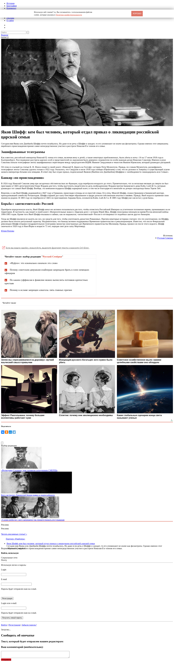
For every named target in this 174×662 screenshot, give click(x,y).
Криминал (11, 8)
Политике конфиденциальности (69, 15)
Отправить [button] (6, 659)
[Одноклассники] (6, 432)
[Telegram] (14, 432)
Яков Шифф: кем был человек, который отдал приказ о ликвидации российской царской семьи (51, 543)
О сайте (10, 20)
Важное (4, 35)
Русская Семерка (165, 238)
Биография (12, 6)
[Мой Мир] (10, 432)
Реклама (10, 18)
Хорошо (137, 13)
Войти (4, 625)
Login (3, 569)
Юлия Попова (7, 231)
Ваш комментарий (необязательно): (22, 647)
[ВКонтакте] (2, 432)
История (10, 3)
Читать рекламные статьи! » (14, 534)
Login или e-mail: (9, 603)
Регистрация (14, 625)
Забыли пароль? (29, 625)
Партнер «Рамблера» (15, 539)
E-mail (4, 579)
